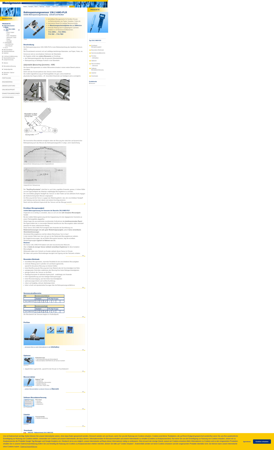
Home (25, 6)
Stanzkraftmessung (9, 58)
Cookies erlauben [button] (262, 441)
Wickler (6, 74)
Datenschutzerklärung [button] (28, 447)
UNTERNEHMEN (8, 97)
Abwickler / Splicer (9, 72)
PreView (93, 56)
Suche (72, 6)
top (83, 255)
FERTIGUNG (6, 78)
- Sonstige (9, 41)
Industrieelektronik (9, 51)
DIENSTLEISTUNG (8, 86)
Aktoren (6, 63)
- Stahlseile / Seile (11, 37)
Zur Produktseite (28, 386)
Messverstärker (8, 49)
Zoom (25, 39)
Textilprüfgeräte (8, 69)
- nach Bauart (8, 46)
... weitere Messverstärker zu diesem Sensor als (37, 389)
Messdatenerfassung (10, 66)
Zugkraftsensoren (9, 26)
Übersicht (95, 65)
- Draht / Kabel (10, 32)
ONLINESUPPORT (8, 89)
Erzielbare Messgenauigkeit (96, 46)
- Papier (8, 39)
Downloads (94, 76)
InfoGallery (95, 58)
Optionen (94, 60)
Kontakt (30, 6)
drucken (92, 83)
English (48, 6)
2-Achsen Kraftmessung (10, 56)
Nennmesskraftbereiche (98, 53)
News (36, 6)
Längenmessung (8, 60)
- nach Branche (8, 44)
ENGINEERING (7, 82)
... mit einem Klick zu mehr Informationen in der (37, 347)
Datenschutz (64, 6)
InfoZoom (26, 365)
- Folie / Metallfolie (11, 36)
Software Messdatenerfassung (97, 69)
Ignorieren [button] (247, 441)
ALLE (6, 47)
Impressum (55, 6)
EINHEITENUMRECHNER (11, 93)
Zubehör (6, 53)
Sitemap (41, 6)
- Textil (8, 34)
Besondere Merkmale (97, 50)
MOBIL (6, 27)
